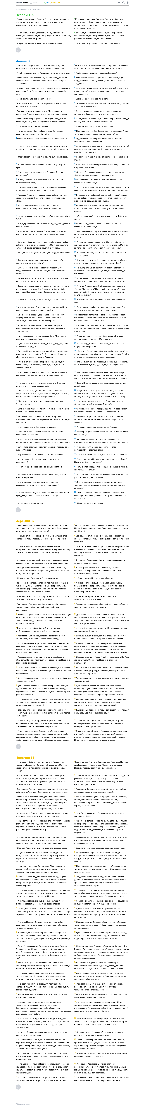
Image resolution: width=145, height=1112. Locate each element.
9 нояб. (35, 2)
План (25, 2)
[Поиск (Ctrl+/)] (123, 2)
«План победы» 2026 (23, 9)
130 (44, 2)
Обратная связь (24, 1104)
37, (56, 2)
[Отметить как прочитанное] (18, 50)
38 (59, 2)
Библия (19, 2)
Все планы (37, 9)
